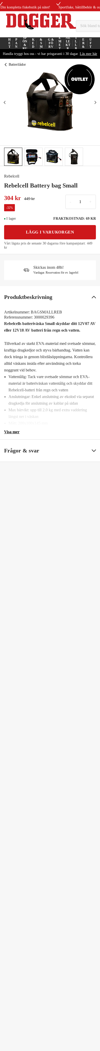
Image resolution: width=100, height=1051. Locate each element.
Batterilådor (17, 64)
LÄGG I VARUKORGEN (50, 232)
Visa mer (11, 432)
